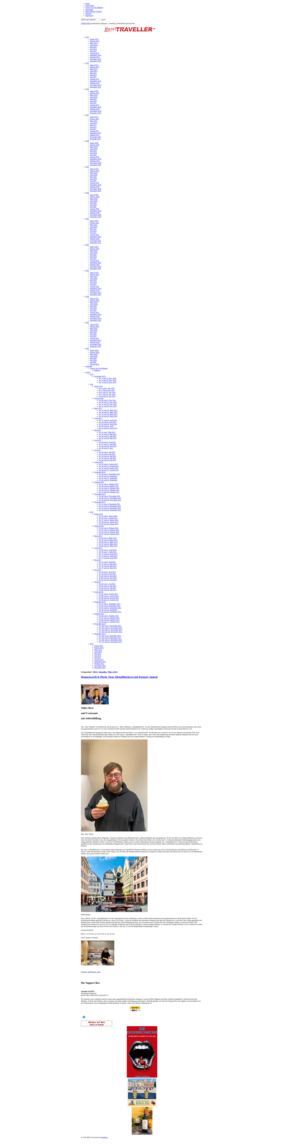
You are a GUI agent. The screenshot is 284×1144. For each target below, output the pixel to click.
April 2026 (94, 356)
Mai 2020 (93, 203)
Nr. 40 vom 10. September (108, 476)
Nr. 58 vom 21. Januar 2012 (108, 522)
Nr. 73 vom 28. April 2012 (108, 558)
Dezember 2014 (95, 61)
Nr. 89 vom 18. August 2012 (109, 598)
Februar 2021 (94, 223)
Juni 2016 (93, 101)
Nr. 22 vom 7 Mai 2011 (107, 432)
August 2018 (94, 157)
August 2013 (98, 660)
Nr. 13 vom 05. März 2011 (108, 410)
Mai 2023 (93, 281)
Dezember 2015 (95, 87)
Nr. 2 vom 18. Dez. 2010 (107, 380)
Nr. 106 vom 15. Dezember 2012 (110, 640)
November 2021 (95, 241)
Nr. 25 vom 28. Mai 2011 (107, 438)
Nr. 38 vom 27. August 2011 (109, 470)
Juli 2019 (93, 181)
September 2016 (95, 107)
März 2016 (94, 95)
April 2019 (94, 175)
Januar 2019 (94, 169)
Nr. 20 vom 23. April (106, 426)
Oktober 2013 (99, 664)
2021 (87, 219)
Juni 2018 (93, 153)
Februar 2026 (94, 352)
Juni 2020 (93, 205)
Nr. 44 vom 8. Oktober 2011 (109, 486)
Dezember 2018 (95, 165)
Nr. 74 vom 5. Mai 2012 (107, 562)
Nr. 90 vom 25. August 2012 (109, 600)
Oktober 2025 (95, 342)
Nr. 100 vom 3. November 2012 (110, 626)
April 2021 (94, 227)
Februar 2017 (94, 119)
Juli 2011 (97, 450)
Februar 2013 (99, 648)
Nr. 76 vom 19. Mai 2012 (108, 566)
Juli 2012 (97, 582)
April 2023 (94, 279)
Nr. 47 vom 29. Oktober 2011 (109, 492)
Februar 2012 (99, 526)
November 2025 (95, 344)
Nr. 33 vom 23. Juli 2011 (107, 458)
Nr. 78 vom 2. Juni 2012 (107, 572)
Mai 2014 (93, 47)
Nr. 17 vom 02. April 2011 (108, 420)
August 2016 (94, 105)
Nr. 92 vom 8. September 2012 (109, 606)
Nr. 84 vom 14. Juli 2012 (107, 586)
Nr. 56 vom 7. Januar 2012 (108, 518)
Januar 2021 (94, 221)
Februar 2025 (94, 326)
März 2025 (94, 328)
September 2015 (95, 81)
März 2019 (94, 173)
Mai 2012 (97, 560)
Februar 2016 (94, 93)
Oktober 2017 (95, 135)
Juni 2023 (93, 283)
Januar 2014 (94, 39)
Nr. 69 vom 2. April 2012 (107, 550)
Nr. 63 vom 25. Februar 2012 (109, 534)
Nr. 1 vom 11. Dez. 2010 (107, 378)
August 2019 (94, 183)
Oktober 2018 (95, 161)
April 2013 (98, 652)
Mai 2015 (93, 73)
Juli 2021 (93, 233)
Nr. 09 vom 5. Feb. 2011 (107, 400)
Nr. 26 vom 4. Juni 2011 (107, 442)
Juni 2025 (93, 334)
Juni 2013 (97, 656)
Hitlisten (97, 370)
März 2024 (94, 302)
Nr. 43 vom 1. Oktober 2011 (109, 484)
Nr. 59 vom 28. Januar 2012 (108, 524)
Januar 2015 (94, 65)
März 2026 (94, 354)
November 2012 (100, 624)
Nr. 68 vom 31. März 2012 (108, 546)
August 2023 (94, 287)
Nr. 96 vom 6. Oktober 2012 (109, 616)
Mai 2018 (93, 151)
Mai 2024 (93, 306)
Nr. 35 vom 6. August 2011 (108, 464)
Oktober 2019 (95, 187)
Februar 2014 (94, 41)
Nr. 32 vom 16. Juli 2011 (107, 456)
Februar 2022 (94, 249)
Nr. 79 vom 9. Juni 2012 (107, 574)
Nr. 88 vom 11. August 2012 (109, 596)
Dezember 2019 (95, 191)
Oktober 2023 (95, 291)
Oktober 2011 (99, 482)
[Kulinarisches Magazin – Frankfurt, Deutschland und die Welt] (84, 23)
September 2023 (95, 289)
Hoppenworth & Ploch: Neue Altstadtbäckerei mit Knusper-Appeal (119, 676)
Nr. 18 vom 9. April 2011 (107, 422)
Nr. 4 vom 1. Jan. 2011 (107, 388)
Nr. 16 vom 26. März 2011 (108, 416)
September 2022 (95, 263)
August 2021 (94, 235)
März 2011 (98, 408)
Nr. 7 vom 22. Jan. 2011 (107, 394)
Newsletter (89, 10)
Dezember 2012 (100, 634)
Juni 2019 (93, 179)
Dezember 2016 (95, 113)
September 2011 (100, 472)
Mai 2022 (93, 255)
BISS (89, 23)
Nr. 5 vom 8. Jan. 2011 (107, 390)
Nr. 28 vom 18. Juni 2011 (108, 446)
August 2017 (94, 131)
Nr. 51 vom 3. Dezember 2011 (109, 504)
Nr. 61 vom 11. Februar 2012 (109, 530)
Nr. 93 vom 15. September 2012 (110, 608)
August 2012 (98, 592)
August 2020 (94, 209)
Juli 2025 (93, 336)
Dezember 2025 (95, 346)
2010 (91, 374)
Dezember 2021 (95, 243)
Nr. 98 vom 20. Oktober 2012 (109, 620)
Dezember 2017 (95, 139)
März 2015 (94, 69)
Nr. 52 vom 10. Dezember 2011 (110, 506)
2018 (87, 141)
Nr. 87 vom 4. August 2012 (108, 594)
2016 (87, 89)
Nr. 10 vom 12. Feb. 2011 (108, 402)
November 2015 (95, 85)
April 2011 (98, 418)
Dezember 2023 (95, 295)
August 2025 (94, 338)
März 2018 (94, 147)
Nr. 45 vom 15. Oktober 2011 (109, 488)
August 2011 (98, 462)
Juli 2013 (97, 658)
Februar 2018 (94, 145)
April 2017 (94, 123)
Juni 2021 (93, 231)
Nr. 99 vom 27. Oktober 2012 (109, 622)
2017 (87, 115)
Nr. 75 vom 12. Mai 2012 (108, 564)
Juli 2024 (93, 310)
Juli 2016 (93, 103)
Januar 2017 (94, 117)
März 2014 (94, 43)
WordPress (104, 1137)
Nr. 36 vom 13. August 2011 (109, 466)
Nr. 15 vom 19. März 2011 (108, 414)
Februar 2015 (94, 67)
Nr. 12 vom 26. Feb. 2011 (108, 406)
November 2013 (100, 666)
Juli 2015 (93, 77)
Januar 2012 (98, 514)
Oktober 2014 (95, 57)
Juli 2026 (93, 362)
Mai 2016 (93, 99)
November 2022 (95, 267)
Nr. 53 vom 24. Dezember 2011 (110, 508)
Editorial (88, 14)
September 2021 (95, 237)
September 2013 (100, 662)
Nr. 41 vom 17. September (108, 478)
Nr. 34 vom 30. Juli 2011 (107, 460)
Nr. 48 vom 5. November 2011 (109, 496)
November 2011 (100, 494)
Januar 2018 (94, 143)
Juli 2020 (93, 207)
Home (87, 4)
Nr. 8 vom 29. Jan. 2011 (107, 396)
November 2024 (95, 318)
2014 (87, 37)
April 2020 (94, 201)
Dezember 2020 (95, 217)
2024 (87, 296)
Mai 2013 (97, 654)
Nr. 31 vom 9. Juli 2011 (107, 454)
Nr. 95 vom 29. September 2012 (110, 612)
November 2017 (95, 137)
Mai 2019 (93, 177)
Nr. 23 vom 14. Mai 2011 (107, 434)
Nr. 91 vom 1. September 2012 (109, 604)
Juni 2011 (97, 440)
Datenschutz (89, 6)
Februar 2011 (99, 398)
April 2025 (94, 330)
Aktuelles (88, 366)
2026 (87, 348)
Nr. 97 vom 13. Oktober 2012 (109, 618)
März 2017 (94, 121)
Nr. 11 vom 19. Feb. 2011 (108, 404)
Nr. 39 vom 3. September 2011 (109, 474)
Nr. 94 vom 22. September (108, 610)
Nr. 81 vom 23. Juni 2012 (108, 578)
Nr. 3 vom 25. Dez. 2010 (107, 382)
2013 (91, 644)
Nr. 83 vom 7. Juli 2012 (107, 584)
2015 (87, 63)
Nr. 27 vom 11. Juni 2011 (107, 444)
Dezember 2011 (99, 502)
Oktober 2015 (95, 83)
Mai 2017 (93, 125)
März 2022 (94, 251)
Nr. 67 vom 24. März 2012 (108, 544)
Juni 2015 (93, 75)
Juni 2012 (97, 570)
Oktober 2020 (95, 213)
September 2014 (95, 55)
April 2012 (98, 548)
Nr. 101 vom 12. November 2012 (110, 628)
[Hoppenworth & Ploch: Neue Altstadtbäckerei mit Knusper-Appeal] (95, 704)
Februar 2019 (94, 171)
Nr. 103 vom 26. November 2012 (110, 632)
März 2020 (94, 199)
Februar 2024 (94, 300)
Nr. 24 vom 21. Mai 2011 (107, 436)
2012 (91, 512)
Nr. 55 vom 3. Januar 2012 (108, 516)
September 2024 (95, 314)
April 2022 (94, 253)
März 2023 (94, 277)
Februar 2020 (94, 197)
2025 (87, 322)
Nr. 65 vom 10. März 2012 (108, 540)
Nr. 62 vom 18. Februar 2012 (109, 532)
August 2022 (94, 261)
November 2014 (95, 59)
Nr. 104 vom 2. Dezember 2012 (110, 636)
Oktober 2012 (99, 614)
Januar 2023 (94, 273)
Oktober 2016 (95, 109)
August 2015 (94, 79)
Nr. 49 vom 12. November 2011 (110, 498)
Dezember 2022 (95, 269)
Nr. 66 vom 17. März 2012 (108, 542)
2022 (87, 245)
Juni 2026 (93, 360)
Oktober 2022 (95, 265)
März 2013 (98, 650)
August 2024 (94, 312)
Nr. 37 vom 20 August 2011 (108, 468)
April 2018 (94, 149)
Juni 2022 (93, 257)
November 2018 (95, 163)
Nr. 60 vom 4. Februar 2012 (108, 528)
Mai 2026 (93, 358)
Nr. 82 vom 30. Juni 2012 (108, 580)
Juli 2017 (93, 129)
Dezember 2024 (95, 320)
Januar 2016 (94, 91)
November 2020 (95, 215)
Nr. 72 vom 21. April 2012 (108, 556)
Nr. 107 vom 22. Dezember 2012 (110, 642)
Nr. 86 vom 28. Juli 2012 (107, 590)
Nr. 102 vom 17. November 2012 (110, 630)
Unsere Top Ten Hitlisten (94, 8)
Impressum (89, 16)
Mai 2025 (93, 332)
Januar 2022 (94, 247)
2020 (87, 193)
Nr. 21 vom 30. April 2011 (108, 428)
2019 (87, 167)
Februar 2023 (94, 275)
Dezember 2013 (100, 668)
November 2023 (95, 293)
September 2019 (95, 185)
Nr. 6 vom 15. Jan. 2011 (107, 392)
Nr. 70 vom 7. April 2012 (107, 552)
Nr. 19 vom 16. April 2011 (108, 424)
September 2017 (95, 133)
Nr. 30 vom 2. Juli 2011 (107, 452)
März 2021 (94, 225)
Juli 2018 (93, 155)
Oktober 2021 (95, 239)
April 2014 (94, 45)
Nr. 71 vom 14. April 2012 (108, 554)
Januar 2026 (94, 350)
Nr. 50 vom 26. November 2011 (110, 500)
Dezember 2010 (100, 376)
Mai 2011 (97, 430)
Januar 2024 (94, 298)
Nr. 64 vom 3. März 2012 (108, 538)
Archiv (87, 372)
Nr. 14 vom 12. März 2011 (108, 412)
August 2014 (94, 53)
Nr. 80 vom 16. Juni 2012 (108, 576)
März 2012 (98, 536)
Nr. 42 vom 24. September (108, 480)
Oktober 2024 (95, 316)
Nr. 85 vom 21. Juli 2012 (107, 588)
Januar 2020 (94, 195)
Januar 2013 (98, 646)
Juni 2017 (93, 127)
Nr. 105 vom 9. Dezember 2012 (110, 638)
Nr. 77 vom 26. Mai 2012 (108, 568)
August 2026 (94, 364)
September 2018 (95, 159)
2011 (91, 384)
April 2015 (94, 71)
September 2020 (95, 211)
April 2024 (94, 304)
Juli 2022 (93, 259)
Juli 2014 (93, 51)
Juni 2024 (93, 308)
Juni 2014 (93, 49)
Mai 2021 (93, 229)
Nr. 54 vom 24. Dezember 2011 (110, 510)
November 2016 (95, 111)
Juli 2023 (93, 285)
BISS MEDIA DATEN (93, 12)
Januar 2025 (94, 324)
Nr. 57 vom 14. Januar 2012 (108, 520)
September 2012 (100, 602)
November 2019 (95, 189)
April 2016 (94, 97)
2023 (87, 271)
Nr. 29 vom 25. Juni (106, 448)
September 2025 (95, 340)
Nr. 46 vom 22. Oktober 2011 (109, 490)
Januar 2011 (98, 386)
